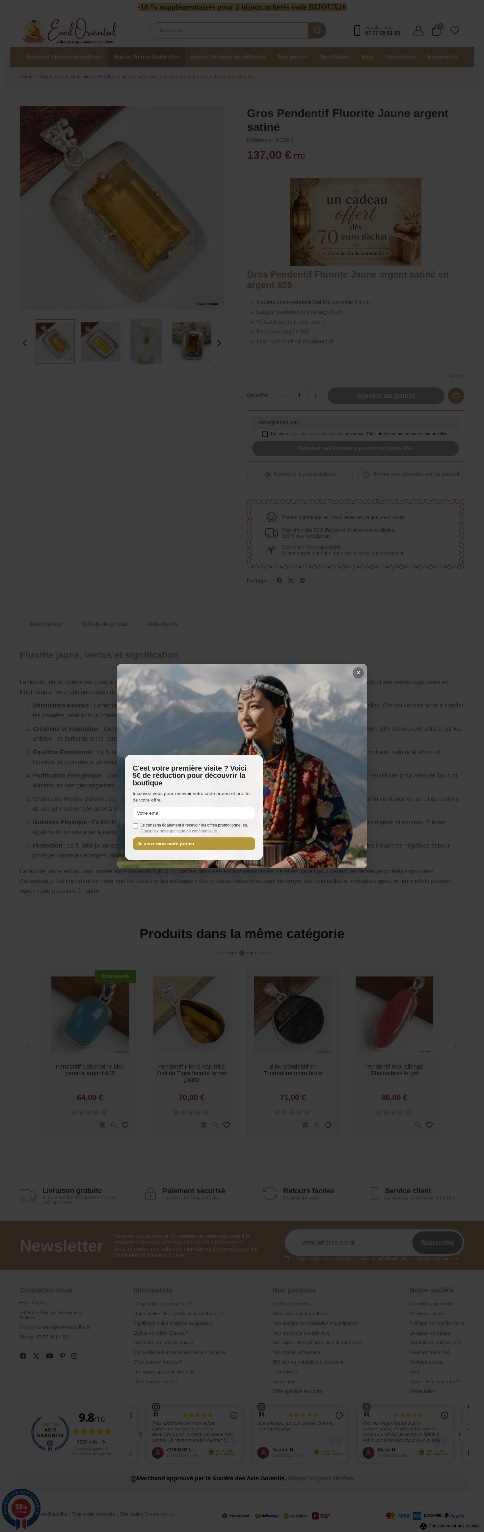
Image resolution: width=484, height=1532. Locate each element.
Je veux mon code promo (165, 843)
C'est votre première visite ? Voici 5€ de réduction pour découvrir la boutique (190, 776)
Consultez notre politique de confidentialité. (179, 831)
